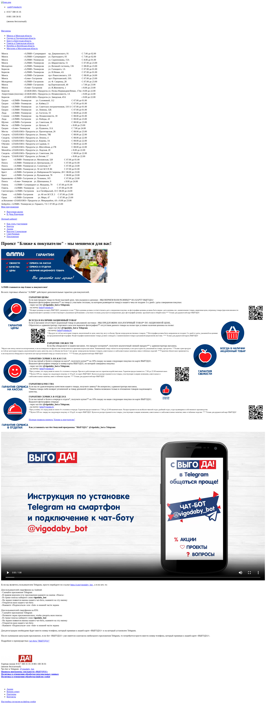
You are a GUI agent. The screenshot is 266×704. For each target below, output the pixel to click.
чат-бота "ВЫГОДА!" (39, 641)
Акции (10, 229)
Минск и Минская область (19, 36)
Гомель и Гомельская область (20, 43)
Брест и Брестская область (19, 41)
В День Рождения (15, 214)
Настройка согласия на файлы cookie (18, 701)
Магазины (6, 31)
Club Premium (13, 234)
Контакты (11, 697)
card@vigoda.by (14, 7)
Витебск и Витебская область (20, 46)
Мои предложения (10, 207)
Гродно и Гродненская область (21, 38)
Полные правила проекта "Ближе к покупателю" (52, 419)
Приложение (13, 236)
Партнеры (11, 694)
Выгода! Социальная (16, 231)
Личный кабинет (9, 219)
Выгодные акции (15, 212)
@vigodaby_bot (27, 669)
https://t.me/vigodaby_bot (81, 585)
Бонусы (10, 226)
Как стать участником (17, 224)
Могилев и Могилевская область (22, 48)
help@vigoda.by (46, 307)
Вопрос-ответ (13, 691)
